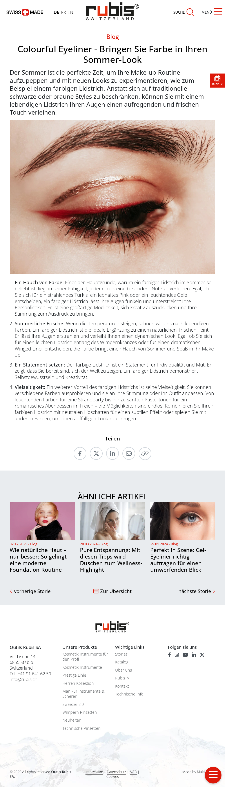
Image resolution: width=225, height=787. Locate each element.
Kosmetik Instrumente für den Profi (85, 657)
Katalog (121, 662)
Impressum (94, 771)
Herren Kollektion (78, 683)
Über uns (123, 670)
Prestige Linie (74, 675)
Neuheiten (71, 720)
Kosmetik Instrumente (82, 667)
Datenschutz (116, 771)
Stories (121, 654)
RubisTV (122, 678)
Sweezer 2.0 (73, 704)
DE (56, 12)
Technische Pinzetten (81, 728)
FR (63, 12)
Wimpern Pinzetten (79, 712)
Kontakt (122, 686)
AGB (133, 771)
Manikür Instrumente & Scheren (83, 694)
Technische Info (129, 694)
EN (70, 12)
